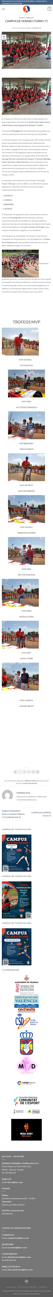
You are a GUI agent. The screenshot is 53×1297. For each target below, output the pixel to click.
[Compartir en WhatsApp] (15, 772)
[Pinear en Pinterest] (33, 772)
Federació (30, 18)
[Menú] (3, 9)
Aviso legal (11, 1287)
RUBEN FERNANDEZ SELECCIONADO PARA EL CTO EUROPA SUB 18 (13, 814)
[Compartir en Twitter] (24, 772)
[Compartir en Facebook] (20, 772)
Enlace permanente (30, 783)
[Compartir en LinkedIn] (38, 772)
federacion (36, 28)
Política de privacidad (27, 1287)
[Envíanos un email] (26, 1281)
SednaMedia (35, 1294)
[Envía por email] (29, 772)
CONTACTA (43, 1287)
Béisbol (22, 18)
